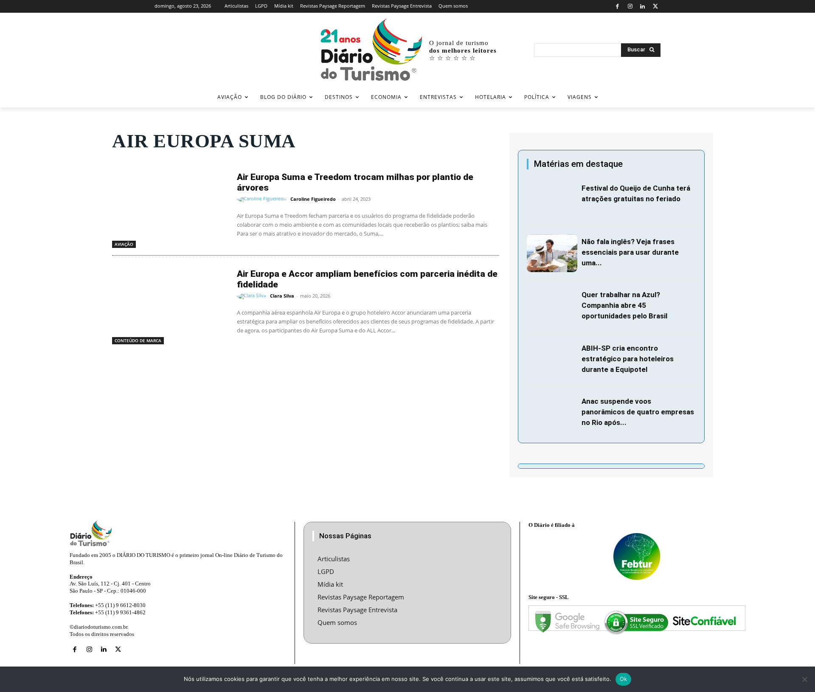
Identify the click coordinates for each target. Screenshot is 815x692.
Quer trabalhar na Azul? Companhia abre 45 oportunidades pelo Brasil (624, 305)
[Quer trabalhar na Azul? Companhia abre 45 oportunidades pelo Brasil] (552, 306)
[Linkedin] (643, 6)
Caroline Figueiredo (313, 199)
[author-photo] (263, 199)
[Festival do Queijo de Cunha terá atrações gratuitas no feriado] (552, 200)
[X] (655, 6)
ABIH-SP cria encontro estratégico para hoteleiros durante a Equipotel (628, 359)
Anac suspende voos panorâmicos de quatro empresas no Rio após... (638, 412)
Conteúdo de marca (138, 340)
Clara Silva (282, 296)
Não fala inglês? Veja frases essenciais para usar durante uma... (630, 252)
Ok (623, 678)
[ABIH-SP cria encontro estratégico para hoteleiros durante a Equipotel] (552, 360)
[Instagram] (630, 6)
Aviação (124, 244)
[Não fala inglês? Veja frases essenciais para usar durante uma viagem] (552, 253)
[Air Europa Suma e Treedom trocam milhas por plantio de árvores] (170, 207)
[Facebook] (617, 6)
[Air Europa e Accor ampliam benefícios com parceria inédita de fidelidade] (170, 304)
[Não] (804, 679)
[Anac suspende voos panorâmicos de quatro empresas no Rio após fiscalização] (552, 413)
